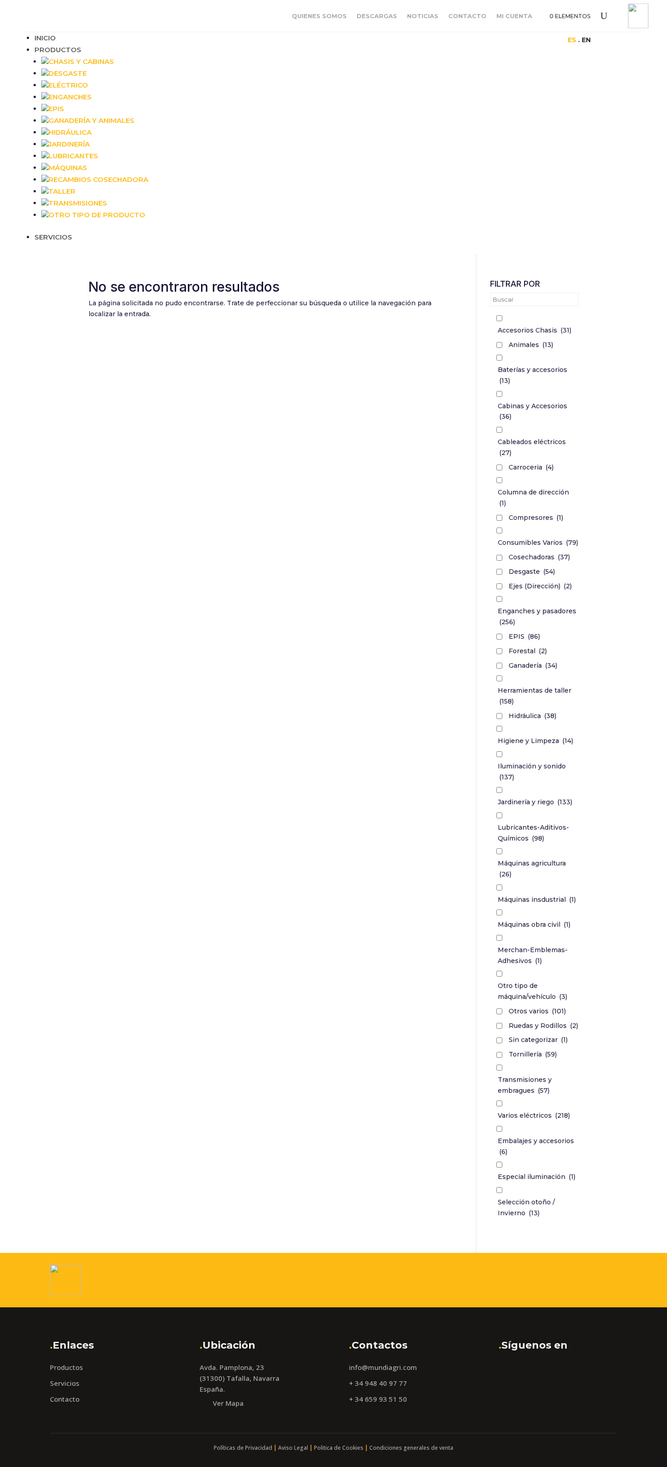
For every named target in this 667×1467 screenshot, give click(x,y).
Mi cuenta (514, 16)
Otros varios (537, 1011)
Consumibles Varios (538, 542)
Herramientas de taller (534, 695)
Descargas (377, 16)
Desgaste (68, 73)
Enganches (70, 97)
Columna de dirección (533, 497)
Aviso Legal (293, 1448)
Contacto (467, 16)
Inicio (45, 38)
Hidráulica (70, 132)
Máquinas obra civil (534, 924)
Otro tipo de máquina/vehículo (532, 991)
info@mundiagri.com (383, 1367)
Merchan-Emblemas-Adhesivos (533, 955)
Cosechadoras (539, 557)
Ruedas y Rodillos (543, 1026)
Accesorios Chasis (534, 330)
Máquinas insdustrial (537, 899)
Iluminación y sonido (532, 771)
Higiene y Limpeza (535, 741)
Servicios (53, 237)
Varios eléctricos (534, 1115)
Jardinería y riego (535, 802)
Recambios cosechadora (98, 179)
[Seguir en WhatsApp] (526, 39)
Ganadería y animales (91, 120)
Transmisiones (78, 203)
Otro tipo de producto (97, 214)
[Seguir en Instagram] (490, 39)
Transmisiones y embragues (525, 1085)
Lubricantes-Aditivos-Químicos (533, 832)
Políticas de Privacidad (243, 1448)
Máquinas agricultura (532, 868)
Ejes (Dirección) (540, 586)
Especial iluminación (536, 1177)
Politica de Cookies (338, 1448)
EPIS (524, 636)
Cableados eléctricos (532, 447)
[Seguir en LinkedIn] (508, 39)
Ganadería (533, 665)
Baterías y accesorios (532, 375)
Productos (57, 49)
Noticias (422, 16)
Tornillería (533, 1054)
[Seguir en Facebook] (472, 39)
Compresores (536, 517)
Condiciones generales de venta (411, 1448)
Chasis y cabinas (81, 61)
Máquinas (68, 167)
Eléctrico (68, 85)
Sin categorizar (538, 1040)
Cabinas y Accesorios (532, 411)
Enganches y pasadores (537, 616)
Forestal (528, 651)
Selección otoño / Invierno (526, 1207)
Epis (56, 108)
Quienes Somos (319, 16)
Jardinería (69, 144)
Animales (531, 345)
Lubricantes (73, 156)
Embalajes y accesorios (536, 1146)
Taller (62, 191)
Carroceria (531, 467)
